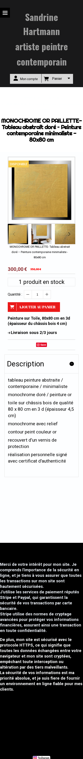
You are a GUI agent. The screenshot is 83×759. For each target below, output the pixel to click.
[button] (69, 234)
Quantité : (15, 294)
